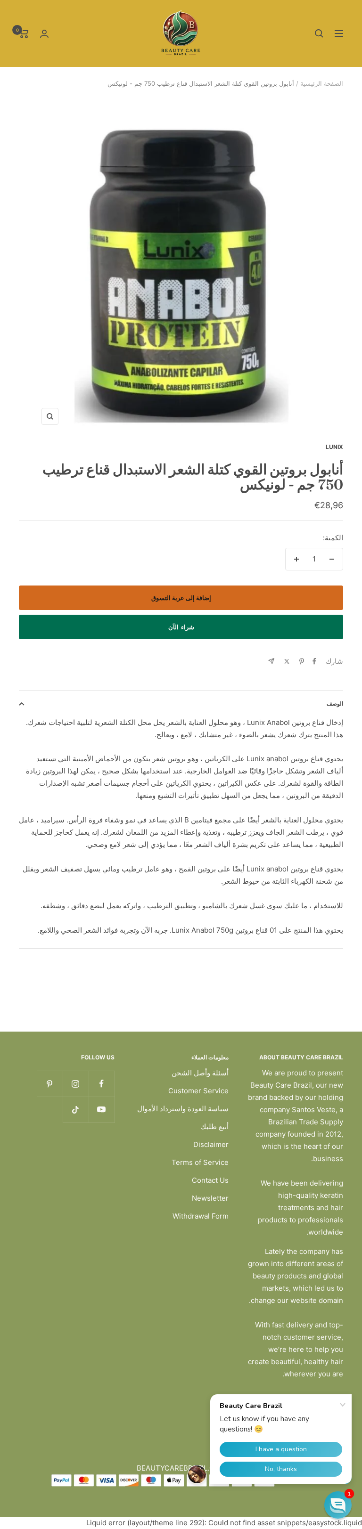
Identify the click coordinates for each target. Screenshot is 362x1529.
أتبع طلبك (214, 1126)
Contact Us (210, 1180)
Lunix (334, 446)
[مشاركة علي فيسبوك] (314, 661)
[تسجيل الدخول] (44, 34)
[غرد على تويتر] (287, 661)
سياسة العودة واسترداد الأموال (183, 1108)
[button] (338, 1505)
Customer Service (198, 1090)
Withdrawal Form (201, 1216)
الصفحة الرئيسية (321, 83)
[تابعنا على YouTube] (102, 1109)
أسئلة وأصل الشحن (200, 1072)
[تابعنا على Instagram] (76, 1084)
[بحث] (319, 33)
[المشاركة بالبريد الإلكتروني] (271, 661)
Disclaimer (211, 1144)
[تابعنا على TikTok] (76, 1109)
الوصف (335, 703)
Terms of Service (200, 1162)
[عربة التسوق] (24, 33)
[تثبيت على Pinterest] (301, 661)
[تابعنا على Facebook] (102, 1084)
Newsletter (210, 1198)
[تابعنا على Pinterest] (50, 1084)
